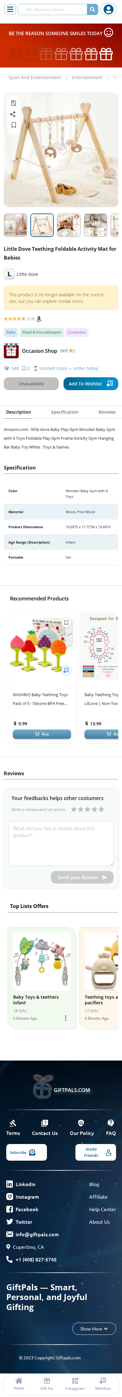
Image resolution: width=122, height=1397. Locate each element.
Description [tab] (18, 412)
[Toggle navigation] (10, 9)
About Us (99, 1221)
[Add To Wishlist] (66, 670)
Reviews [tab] (107, 412)
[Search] (92, 9)
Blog (94, 1184)
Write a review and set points (38, 809)
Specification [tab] (65, 412)
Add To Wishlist (85, 384)
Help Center (102, 1209)
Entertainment (87, 77)
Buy (45, 734)
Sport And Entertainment (34, 77)
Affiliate (98, 1196)
